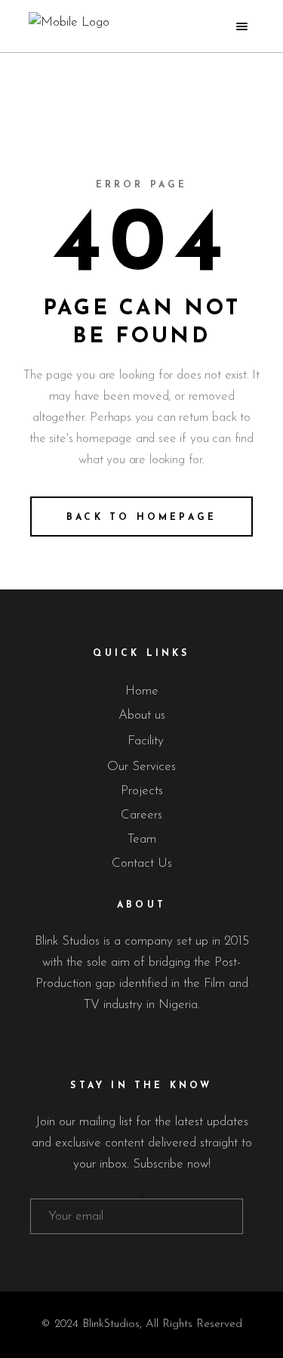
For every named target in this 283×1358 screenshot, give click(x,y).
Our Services (141, 766)
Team (142, 839)
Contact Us (142, 863)
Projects (142, 790)
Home (141, 691)
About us (141, 715)
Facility (146, 741)
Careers (141, 815)
